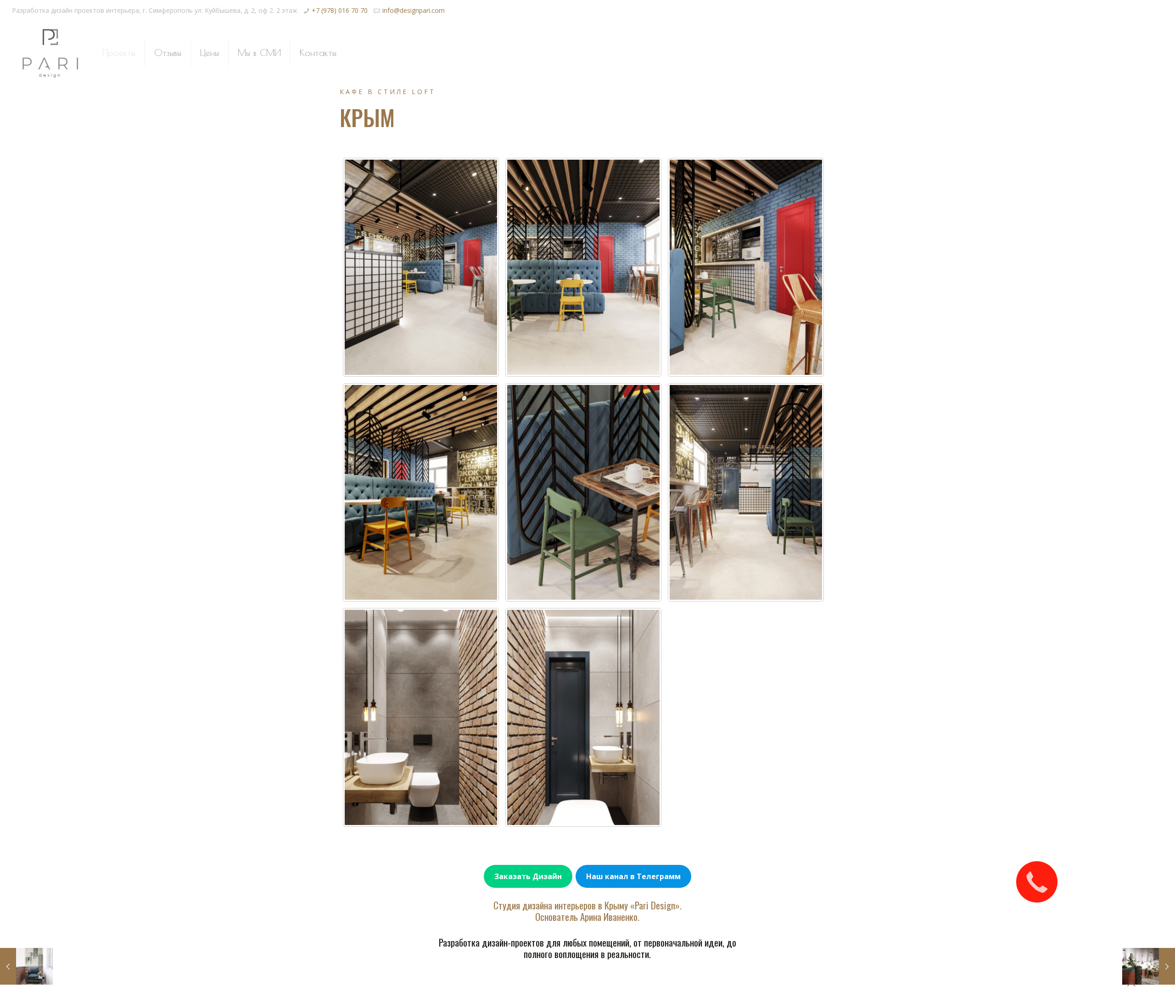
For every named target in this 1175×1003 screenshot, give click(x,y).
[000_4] (421, 492)
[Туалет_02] (583, 717)
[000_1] (421, 267)
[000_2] (583, 267)
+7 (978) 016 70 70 (340, 10)
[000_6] (583, 492)
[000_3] (746, 267)
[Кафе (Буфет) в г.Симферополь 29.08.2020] (1148, 966)
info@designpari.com (413, 10)
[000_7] (746, 492)
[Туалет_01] (421, 717)
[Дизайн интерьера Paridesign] (50, 53)
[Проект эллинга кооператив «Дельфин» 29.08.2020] (26, 966)
